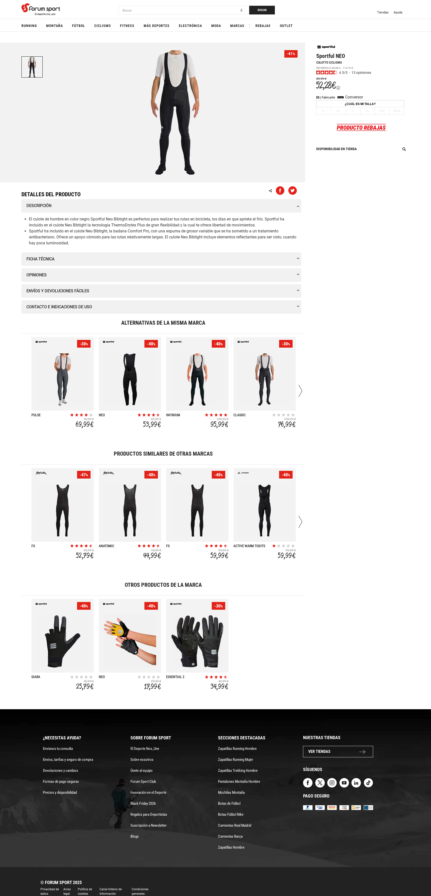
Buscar (262, 10)
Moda (216, 26)
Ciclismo (102, 26)
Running (29, 26)
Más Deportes (157, 26)
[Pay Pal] (308, 807)
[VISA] (320, 807)
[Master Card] (332, 807)
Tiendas (383, 12)
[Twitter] (320, 782)
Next (300, 391)
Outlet (286, 26)
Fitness (127, 26)
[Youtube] (344, 782)
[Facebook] (308, 782)
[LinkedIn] (356, 782)
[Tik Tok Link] (368, 782)
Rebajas (263, 26)
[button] (420, 878)
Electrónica (190, 26)
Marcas (237, 26)
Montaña (54, 26)
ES (318, 97)
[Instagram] (332, 782)
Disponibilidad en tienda (336, 149)
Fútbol (78, 26)
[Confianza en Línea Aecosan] (356, 807)
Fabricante (328, 97)
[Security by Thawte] (344, 807)
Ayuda (398, 12)
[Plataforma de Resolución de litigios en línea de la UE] (368, 807)
